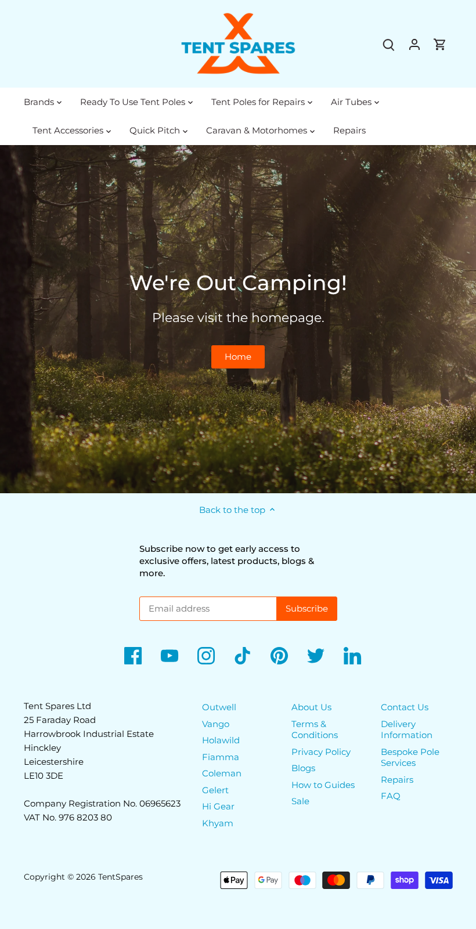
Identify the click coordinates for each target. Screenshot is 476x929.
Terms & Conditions (314, 729)
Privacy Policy (321, 751)
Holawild (221, 740)
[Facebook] (133, 655)
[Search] (389, 44)
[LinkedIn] (352, 655)
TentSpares (120, 876)
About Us (311, 707)
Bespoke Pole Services (410, 757)
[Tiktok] (242, 655)
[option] (238, 319)
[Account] (414, 44)
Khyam (217, 823)
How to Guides (323, 784)
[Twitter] (315, 655)
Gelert (215, 790)
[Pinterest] (279, 655)
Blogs (303, 767)
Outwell (219, 707)
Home (238, 356)
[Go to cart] (440, 44)
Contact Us (404, 707)
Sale (300, 801)
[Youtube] (169, 655)
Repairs (397, 779)
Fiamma (220, 756)
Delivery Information (406, 729)
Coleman (221, 773)
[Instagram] (206, 655)
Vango (215, 723)
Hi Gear (218, 806)
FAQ (391, 795)
